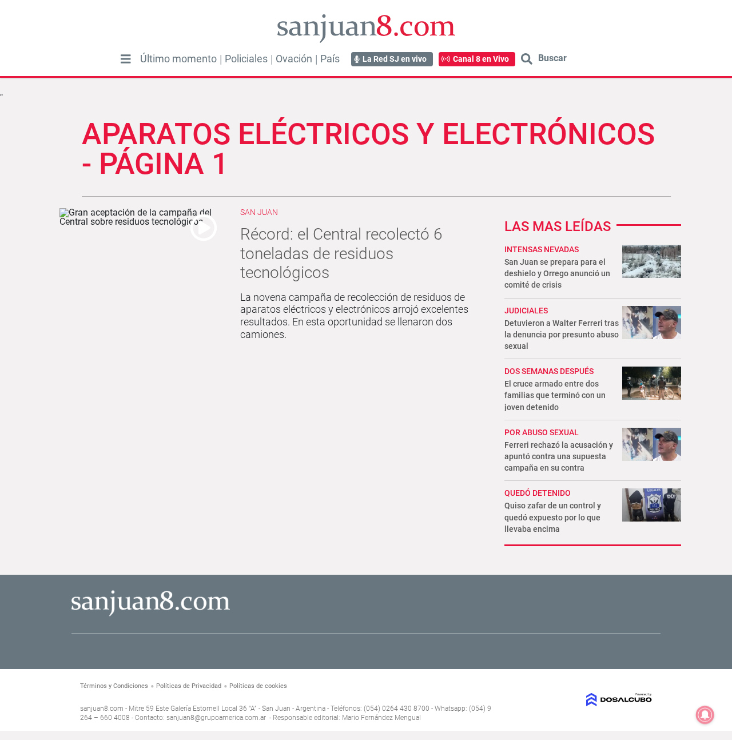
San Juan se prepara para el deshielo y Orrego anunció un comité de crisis (557, 273)
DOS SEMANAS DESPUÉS (549, 371)
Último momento (178, 59)
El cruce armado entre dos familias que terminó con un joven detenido (555, 395)
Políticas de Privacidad (188, 686)
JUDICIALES (526, 310)
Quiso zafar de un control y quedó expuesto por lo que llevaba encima (552, 517)
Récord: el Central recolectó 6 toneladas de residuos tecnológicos (341, 253)
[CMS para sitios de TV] (587, 700)
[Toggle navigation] (125, 58)
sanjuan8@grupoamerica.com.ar (216, 718)
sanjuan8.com (102, 709)
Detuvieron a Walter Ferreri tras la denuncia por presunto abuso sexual (561, 335)
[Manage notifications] (705, 715)
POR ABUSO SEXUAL (541, 432)
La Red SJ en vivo (395, 58)
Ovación (294, 59)
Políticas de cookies (258, 686)
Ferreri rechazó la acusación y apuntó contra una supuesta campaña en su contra (558, 456)
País (330, 59)
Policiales (246, 59)
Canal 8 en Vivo (481, 58)
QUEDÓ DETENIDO (537, 493)
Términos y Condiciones (114, 686)
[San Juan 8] (150, 614)
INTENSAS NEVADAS (541, 249)
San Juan (259, 212)
